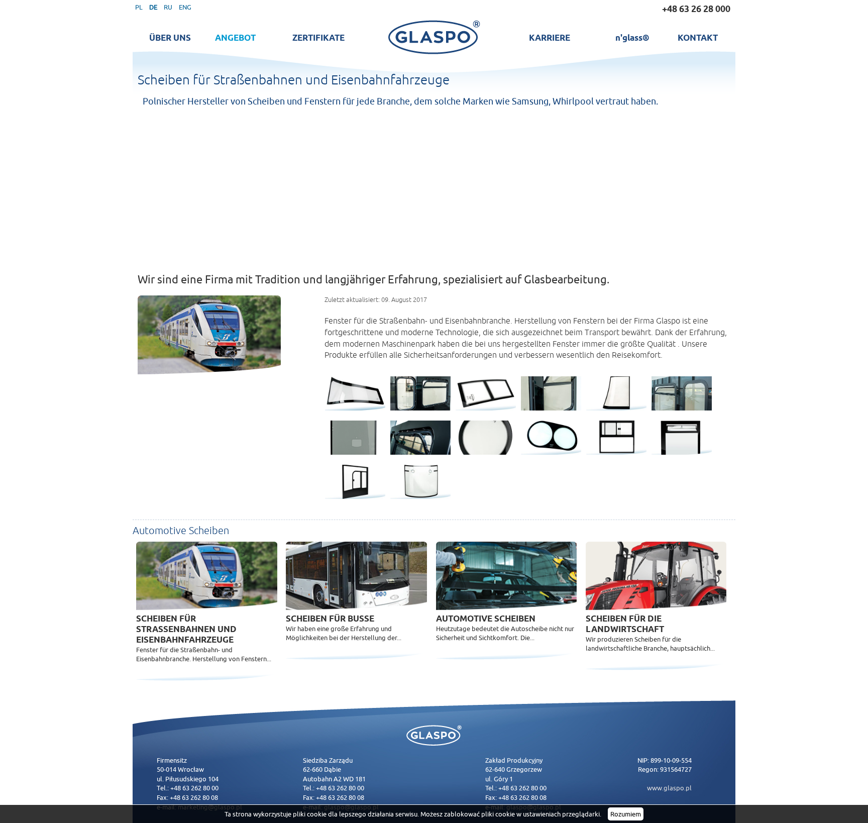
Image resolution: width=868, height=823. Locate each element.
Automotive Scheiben (485, 618)
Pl (139, 7)
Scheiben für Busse (330, 618)
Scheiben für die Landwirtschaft (625, 623)
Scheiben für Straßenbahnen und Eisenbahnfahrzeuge (186, 629)
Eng (185, 7)
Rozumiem (625, 814)
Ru (168, 7)
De (153, 7)
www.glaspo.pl (669, 788)
